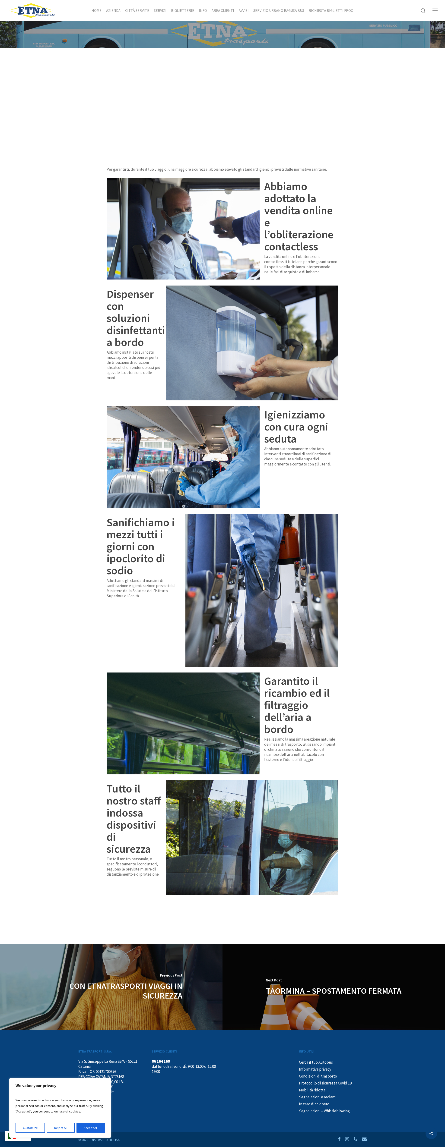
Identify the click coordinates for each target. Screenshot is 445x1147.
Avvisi (244, 10)
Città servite (137, 10)
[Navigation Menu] (435, 10)
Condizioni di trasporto (318, 1076)
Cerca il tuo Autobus (316, 1062)
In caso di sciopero (314, 1103)
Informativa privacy (315, 1069)
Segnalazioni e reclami (317, 1097)
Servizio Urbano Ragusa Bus (278, 10)
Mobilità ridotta (312, 1090)
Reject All (60, 1128)
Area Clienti (223, 10)
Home (97, 10)
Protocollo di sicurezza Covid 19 (325, 1083)
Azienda (113, 10)
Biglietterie (182, 10)
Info (203, 10)
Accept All (91, 1128)
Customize (30, 1128)
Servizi (160, 10)
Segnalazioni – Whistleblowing (324, 1110)
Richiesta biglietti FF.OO (331, 10)
